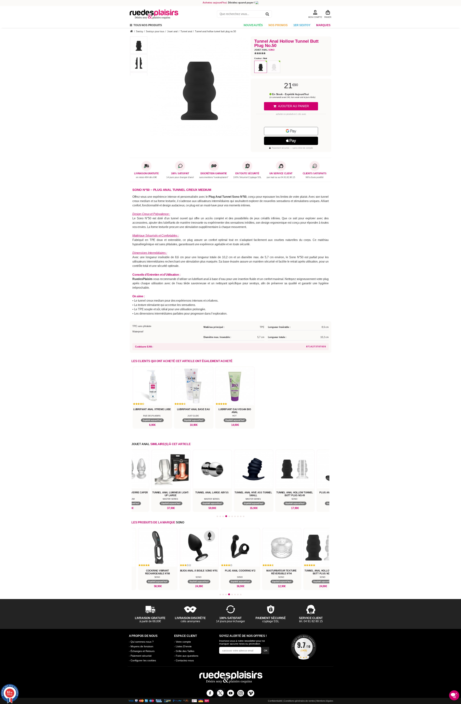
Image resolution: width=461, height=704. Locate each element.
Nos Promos (278, 25)
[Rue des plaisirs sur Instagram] (240, 693)
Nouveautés (253, 25)
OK (265, 650)
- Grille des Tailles (184, 651)
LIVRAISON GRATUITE (146, 173)
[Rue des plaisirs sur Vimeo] (251, 693)
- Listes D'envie (183, 646)
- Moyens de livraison (141, 646)
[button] (217, 516)
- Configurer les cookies (142, 660)
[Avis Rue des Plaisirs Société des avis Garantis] (303, 647)
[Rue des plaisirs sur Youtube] (230, 693)
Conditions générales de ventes (299, 701)
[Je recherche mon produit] (267, 14)
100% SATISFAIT (180, 173)
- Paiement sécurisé (140, 655)
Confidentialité (275, 701)
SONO (180, 522)
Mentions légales (324, 701)
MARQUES (323, 25)
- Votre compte (182, 641)
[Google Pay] (291, 131)
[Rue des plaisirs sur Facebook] (210, 693)
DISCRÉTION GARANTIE (213, 173)
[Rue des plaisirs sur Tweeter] (220, 693)
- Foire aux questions (186, 655)
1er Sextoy (302, 25)
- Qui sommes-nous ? (141, 641)
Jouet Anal (264, 50)
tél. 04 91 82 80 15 (311, 621)
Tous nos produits (147, 25)
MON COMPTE (315, 17)
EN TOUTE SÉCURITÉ (247, 173)
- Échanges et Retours (142, 651)
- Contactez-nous (184, 660)
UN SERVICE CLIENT (280, 173)
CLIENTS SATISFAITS (314, 173)
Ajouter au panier (293, 106)
